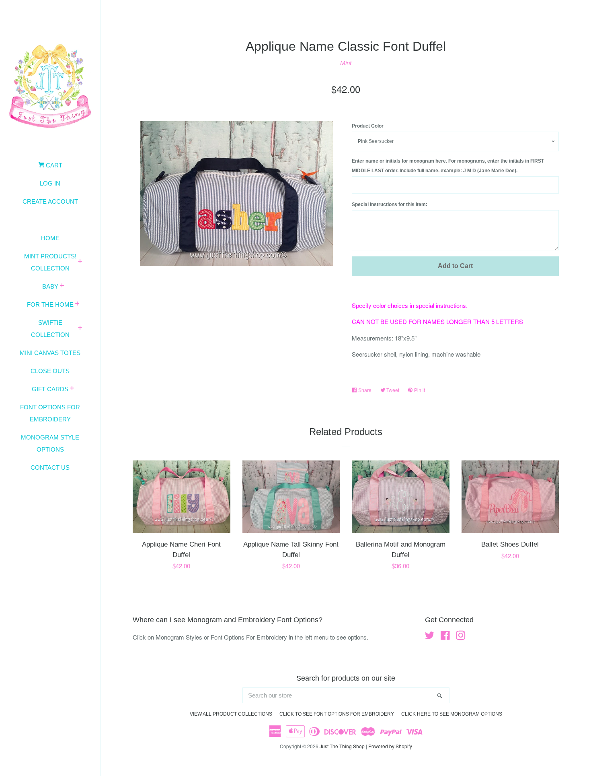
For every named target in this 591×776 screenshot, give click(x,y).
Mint (345, 62)
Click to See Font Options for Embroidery (336, 714)
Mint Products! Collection (50, 262)
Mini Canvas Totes (50, 352)
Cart (53, 165)
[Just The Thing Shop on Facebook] (445, 636)
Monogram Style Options (50, 443)
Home (50, 238)
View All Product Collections (231, 714)
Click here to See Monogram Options (451, 714)
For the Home (50, 304)
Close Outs (50, 370)
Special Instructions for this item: (389, 204)
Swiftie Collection (50, 328)
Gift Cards (50, 389)
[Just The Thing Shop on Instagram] (461, 636)
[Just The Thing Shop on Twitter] (430, 636)
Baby (50, 286)
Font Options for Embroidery (50, 413)
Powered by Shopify (390, 746)
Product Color (368, 126)
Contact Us (50, 467)
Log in (50, 183)
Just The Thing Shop (342, 746)
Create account (50, 201)
